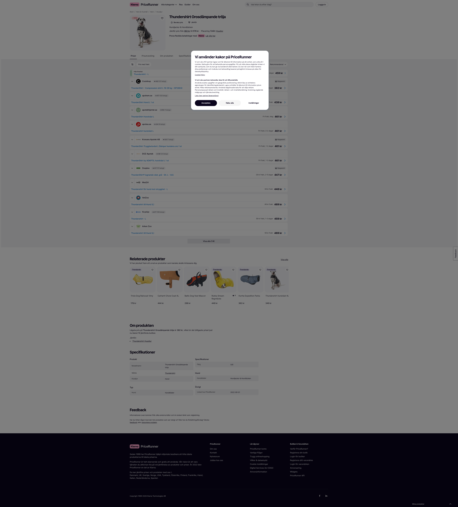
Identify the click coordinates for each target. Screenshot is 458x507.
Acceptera (205, 103)
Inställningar (254, 103)
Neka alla (230, 103)
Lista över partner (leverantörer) (206, 96)
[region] (230, 80)
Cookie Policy (200, 75)
